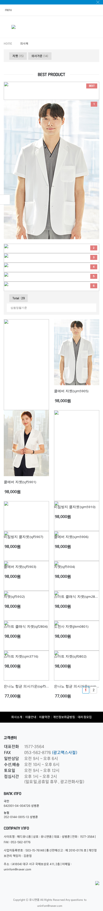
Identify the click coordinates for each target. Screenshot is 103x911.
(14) (40, 56)
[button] (96, 28)
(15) (18, 56)
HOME (8, 43)
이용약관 (44, 717)
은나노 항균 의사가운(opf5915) (28, 686)
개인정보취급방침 (64, 717)
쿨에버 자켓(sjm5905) (71, 391)
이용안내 (30, 717)
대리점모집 (85, 717)
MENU (8, 9)
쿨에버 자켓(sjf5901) (20, 482)
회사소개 (16, 717)
